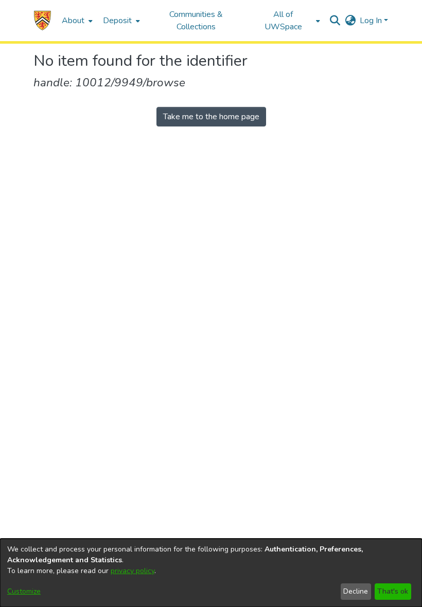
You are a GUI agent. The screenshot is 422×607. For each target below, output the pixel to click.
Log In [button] (372, 20)
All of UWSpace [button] (283, 20)
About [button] (73, 20)
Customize (24, 591)
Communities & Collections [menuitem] (196, 20)
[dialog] (211, 573)
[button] (42, 20)
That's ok (392, 591)
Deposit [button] (117, 20)
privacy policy (132, 571)
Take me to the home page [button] (211, 116)
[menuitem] (76, 20)
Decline (355, 591)
